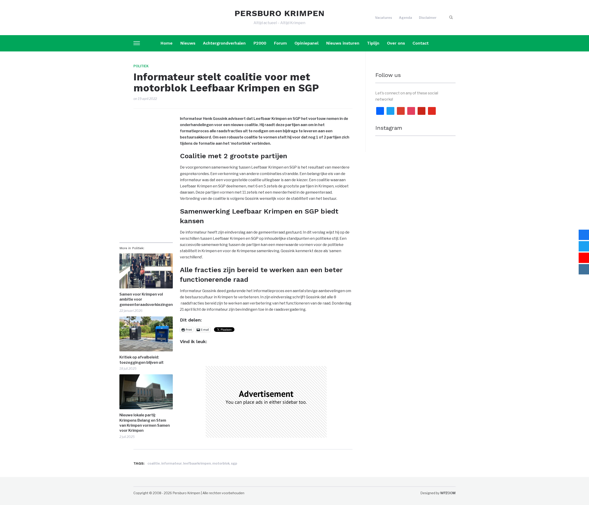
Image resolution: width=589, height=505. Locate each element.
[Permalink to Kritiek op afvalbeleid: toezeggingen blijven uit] (146, 334)
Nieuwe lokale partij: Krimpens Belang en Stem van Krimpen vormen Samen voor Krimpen (144, 423)
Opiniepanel (306, 43)
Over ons (396, 43)
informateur (171, 463)
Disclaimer (427, 18)
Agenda (405, 18)
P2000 (259, 43)
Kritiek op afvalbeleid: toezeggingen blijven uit (141, 359)
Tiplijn (373, 43)
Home (166, 43)
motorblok (221, 463)
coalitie (153, 463)
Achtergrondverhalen (224, 43)
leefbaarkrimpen (197, 463)
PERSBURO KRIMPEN (279, 13)
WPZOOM (448, 493)
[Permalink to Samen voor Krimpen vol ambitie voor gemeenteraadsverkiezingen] (146, 270)
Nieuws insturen (342, 43)
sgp (234, 463)
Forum (280, 43)
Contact (421, 43)
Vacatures (383, 18)
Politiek (141, 66)
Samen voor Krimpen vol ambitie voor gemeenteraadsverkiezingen (146, 299)
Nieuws (187, 43)
